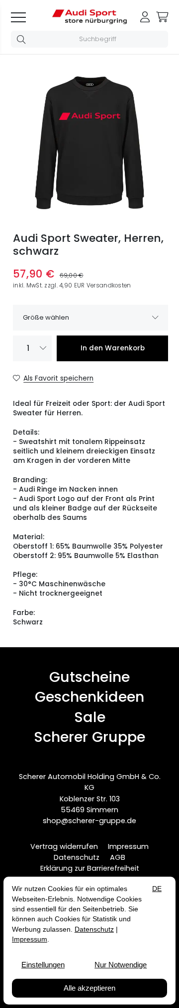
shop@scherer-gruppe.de (89, 821)
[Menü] (21, 16)
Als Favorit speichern (58, 378)
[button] (23, 39)
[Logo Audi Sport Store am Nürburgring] (89, 22)
